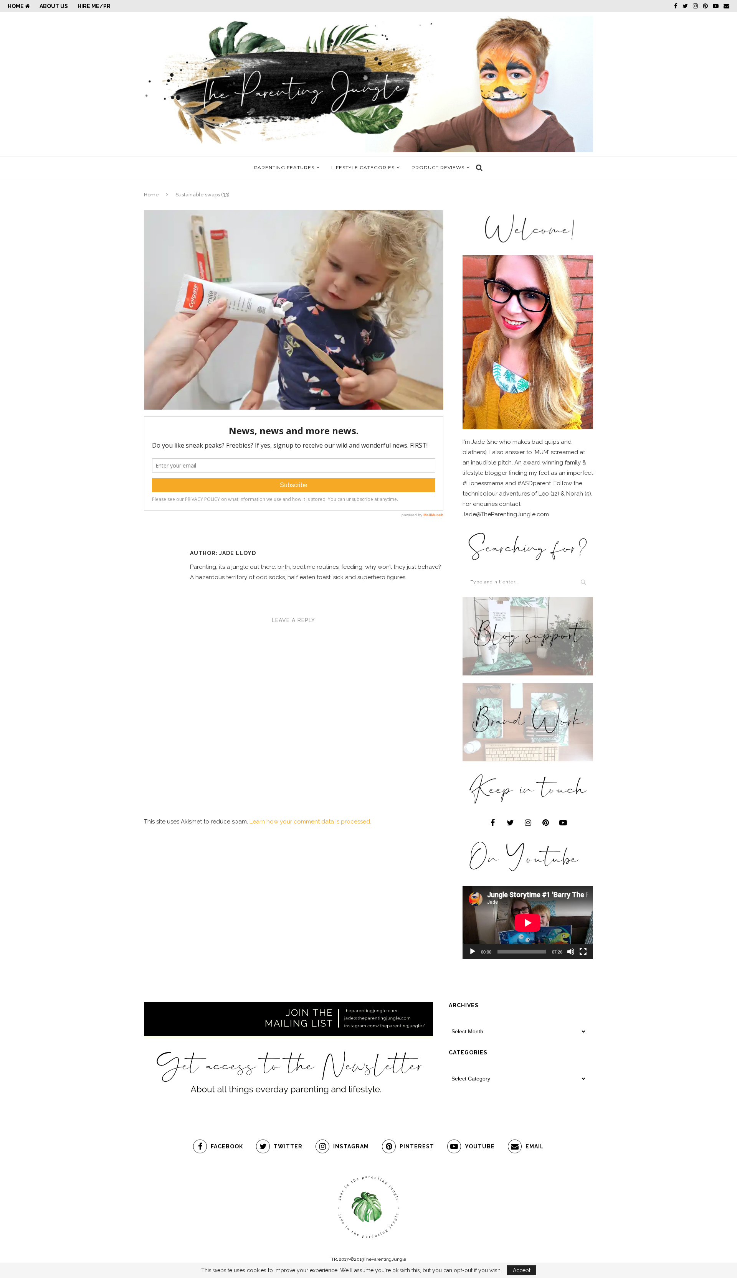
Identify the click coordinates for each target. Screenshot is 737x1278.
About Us (54, 6)
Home (16, 6)
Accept (521, 1270)
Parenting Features (284, 167)
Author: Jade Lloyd (223, 553)
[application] (528, 922)
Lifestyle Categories (363, 167)
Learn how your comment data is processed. (310, 821)
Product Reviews (437, 167)
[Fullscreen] (583, 951)
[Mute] (571, 951)
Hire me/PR (94, 6)
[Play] (472, 951)
